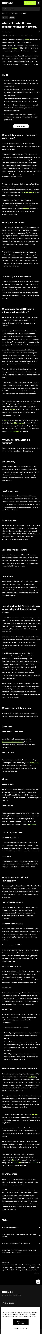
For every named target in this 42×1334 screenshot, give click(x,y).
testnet (32, 1077)
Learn (3, 13)
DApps (14, 1160)
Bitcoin (27, 40)
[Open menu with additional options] (38, 2)
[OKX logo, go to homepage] (7, 3)
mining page (31, 824)
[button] (3, 9)
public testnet (18, 423)
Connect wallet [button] (30, 3)
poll (5, 420)
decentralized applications (12, 742)
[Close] (38, 1310)
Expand (36, 1273)
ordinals (16, 431)
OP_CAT (12, 409)
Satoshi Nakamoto (29, 192)
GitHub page (33, 763)
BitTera (18, 1163)
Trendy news (13, 13)
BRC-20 (35, 1114)
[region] (20, 1320)
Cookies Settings (20, 1328)
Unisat (14, 48)
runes (10, 431)
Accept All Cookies (21, 1322)
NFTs (35, 1163)
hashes (26, 209)
